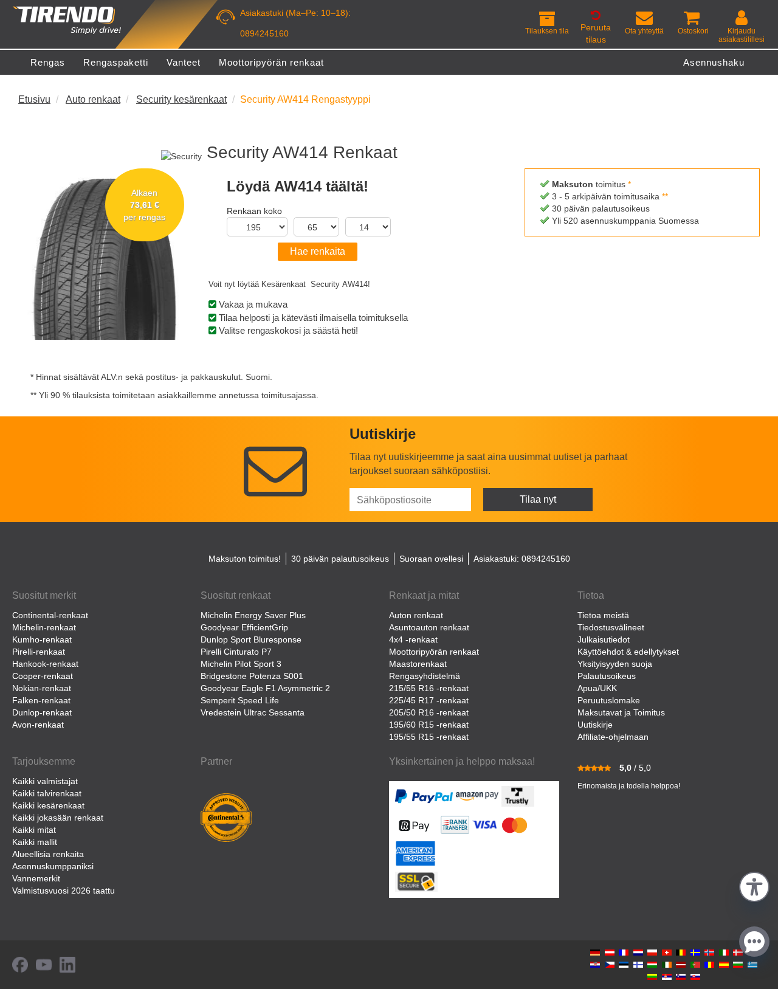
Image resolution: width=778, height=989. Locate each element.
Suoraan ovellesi (431, 558)
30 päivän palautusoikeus (340, 558)
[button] (754, 885)
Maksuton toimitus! (244, 558)
